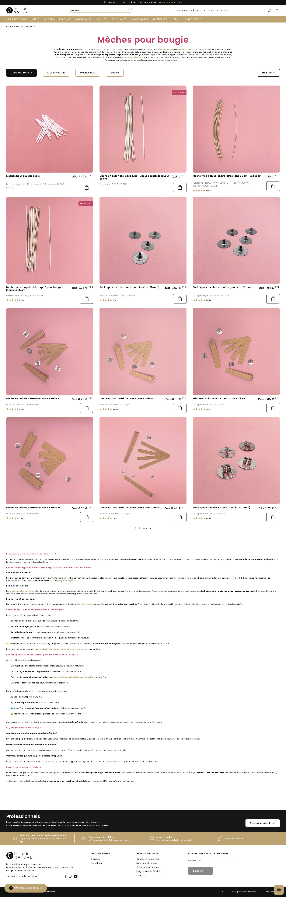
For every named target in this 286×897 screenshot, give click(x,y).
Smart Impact (48, 891)
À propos (200, 10)
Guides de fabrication (147, 867)
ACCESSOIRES (140, 19)
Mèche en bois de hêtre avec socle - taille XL (33, 507)
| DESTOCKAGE (192, 19)
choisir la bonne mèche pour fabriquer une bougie (64, 649)
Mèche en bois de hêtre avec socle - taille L (219, 398)
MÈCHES (49, 19)
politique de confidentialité (234, 866)
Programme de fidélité (148, 871)
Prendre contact (260, 823)
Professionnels (184, 10)
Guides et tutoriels (219, 10)
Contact (140, 875)
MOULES (101, 19)
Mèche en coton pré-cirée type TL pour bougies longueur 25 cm (134, 177)
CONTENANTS (83, 19)
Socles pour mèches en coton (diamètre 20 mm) (129, 287)
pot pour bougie (65, 580)
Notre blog (96, 863)
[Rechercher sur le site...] (129, 10)
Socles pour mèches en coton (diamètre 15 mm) (222, 287)
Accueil (9, 26)
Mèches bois (87, 72)
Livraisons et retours (146, 863)
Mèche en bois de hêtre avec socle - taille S (32, 398)
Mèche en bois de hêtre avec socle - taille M (126, 398)
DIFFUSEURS (160, 19)
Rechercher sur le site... (77, 9)
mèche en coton (165, 49)
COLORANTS (119, 19)
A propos (95, 859)
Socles (115, 72)
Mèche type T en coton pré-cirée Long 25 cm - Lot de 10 (227, 176)
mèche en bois (187, 49)
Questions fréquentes (147, 859)
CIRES (35, 19)
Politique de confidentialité (244, 891)
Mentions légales (272, 891)
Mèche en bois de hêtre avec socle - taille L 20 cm (130, 507)
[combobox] (96, 10)
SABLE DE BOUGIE (16, 19)
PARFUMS (64, 19)
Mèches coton (56, 72)
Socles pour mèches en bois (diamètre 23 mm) (221, 507)
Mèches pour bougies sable (23, 176)
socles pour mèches (131, 57)
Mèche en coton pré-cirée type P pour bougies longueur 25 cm (34, 288)
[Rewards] (25, 888)
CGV (221, 891)
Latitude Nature (86, 604)
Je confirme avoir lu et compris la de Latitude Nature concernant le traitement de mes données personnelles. (233, 867)
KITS (175, 19)
